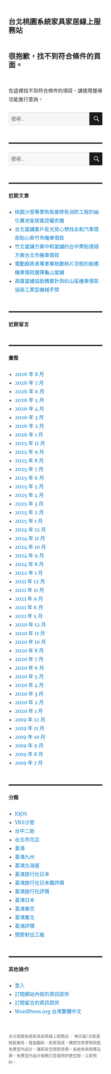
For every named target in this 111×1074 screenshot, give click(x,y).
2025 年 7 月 (29, 469)
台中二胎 (25, 831)
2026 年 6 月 (29, 391)
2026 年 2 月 (29, 426)
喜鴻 (20, 848)
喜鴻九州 (25, 857)
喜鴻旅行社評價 (32, 891)
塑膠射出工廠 (29, 934)
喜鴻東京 (25, 909)
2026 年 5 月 (29, 400)
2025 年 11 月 (30, 443)
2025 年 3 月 (29, 504)
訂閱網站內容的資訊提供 (42, 994)
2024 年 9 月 (29, 555)
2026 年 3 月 (29, 417)
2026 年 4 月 (29, 409)
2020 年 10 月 (30, 642)
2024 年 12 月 (30, 530)
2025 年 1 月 (29, 521)
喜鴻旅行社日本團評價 (39, 883)
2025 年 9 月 (29, 452)
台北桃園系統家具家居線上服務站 (39, 1036)
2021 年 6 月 (29, 607)
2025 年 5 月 (29, 486)
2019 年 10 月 (30, 737)
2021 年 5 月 (29, 616)
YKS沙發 (25, 822)
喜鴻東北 (25, 917)
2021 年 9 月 (29, 599)
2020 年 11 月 (30, 633)
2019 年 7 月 (29, 763)
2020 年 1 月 (29, 711)
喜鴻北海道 (27, 865)
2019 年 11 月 (29, 728)
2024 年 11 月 (30, 538)
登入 (20, 985)
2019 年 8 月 (29, 754)
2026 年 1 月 (29, 435)
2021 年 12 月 (30, 581)
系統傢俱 (81, 1049)
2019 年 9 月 (29, 745)
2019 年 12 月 (30, 720)
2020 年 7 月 (29, 659)
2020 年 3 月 (29, 694)
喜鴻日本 (25, 900)
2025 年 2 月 (29, 512)
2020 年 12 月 (30, 625)
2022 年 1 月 (29, 573)
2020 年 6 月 (29, 668)
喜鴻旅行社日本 (32, 874)
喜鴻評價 (25, 926)
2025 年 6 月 (29, 478)
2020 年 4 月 (29, 685)
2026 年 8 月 (29, 374)
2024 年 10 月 (30, 547)
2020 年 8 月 (29, 650)
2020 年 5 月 (29, 676)
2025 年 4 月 (29, 495)
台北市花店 (27, 839)
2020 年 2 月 (29, 702)
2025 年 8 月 (29, 460)
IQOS (21, 814)
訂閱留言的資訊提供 (37, 1003)
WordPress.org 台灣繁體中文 (48, 1011)
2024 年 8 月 (29, 564)
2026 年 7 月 (29, 383)
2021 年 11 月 (29, 590)
